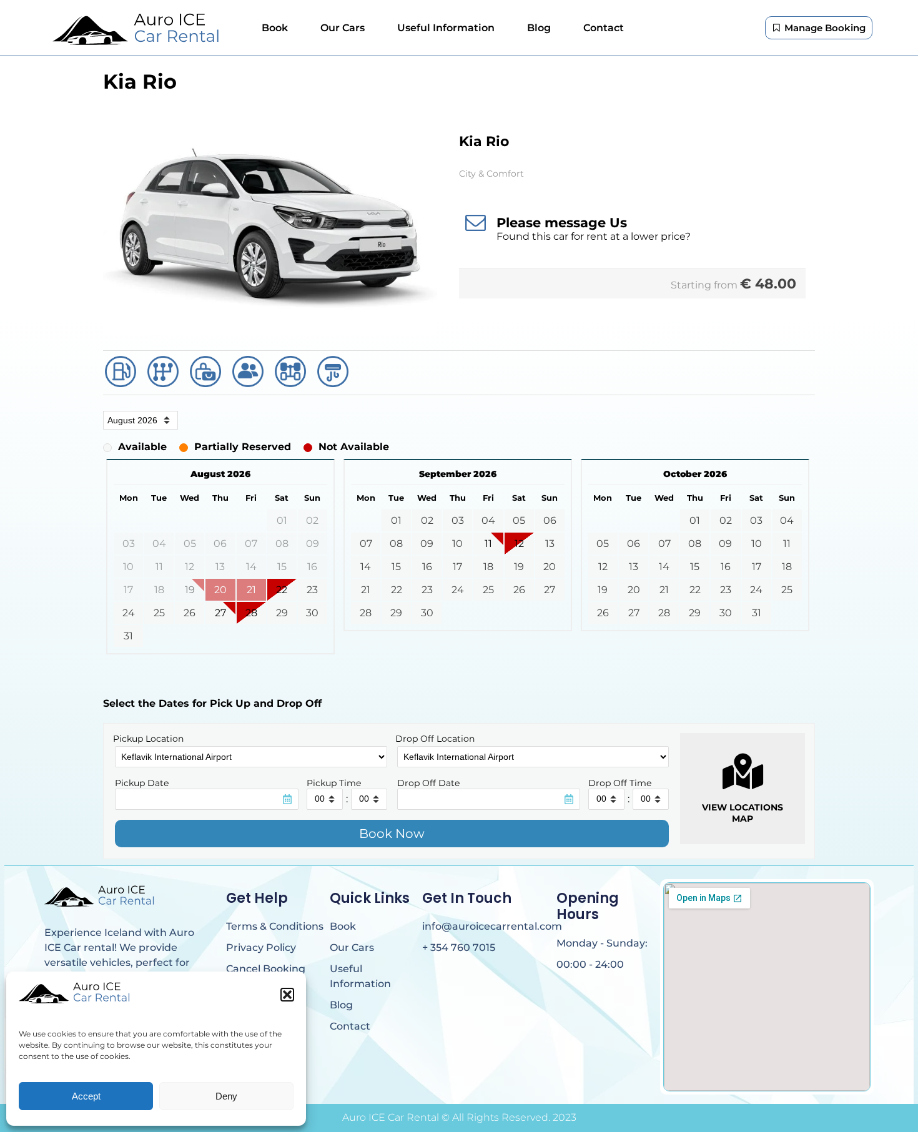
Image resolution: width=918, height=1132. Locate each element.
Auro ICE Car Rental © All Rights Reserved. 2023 (459, 1117)
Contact (603, 28)
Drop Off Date (428, 783)
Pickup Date (142, 783)
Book (275, 28)
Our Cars (342, 28)
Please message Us (561, 222)
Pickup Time (334, 783)
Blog (539, 28)
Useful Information (446, 28)
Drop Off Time (619, 783)
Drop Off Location (435, 738)
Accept (86, 1096)
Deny (226, 1096)
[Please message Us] (475, 222)
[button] (287, 994)
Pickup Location (148, 738)
